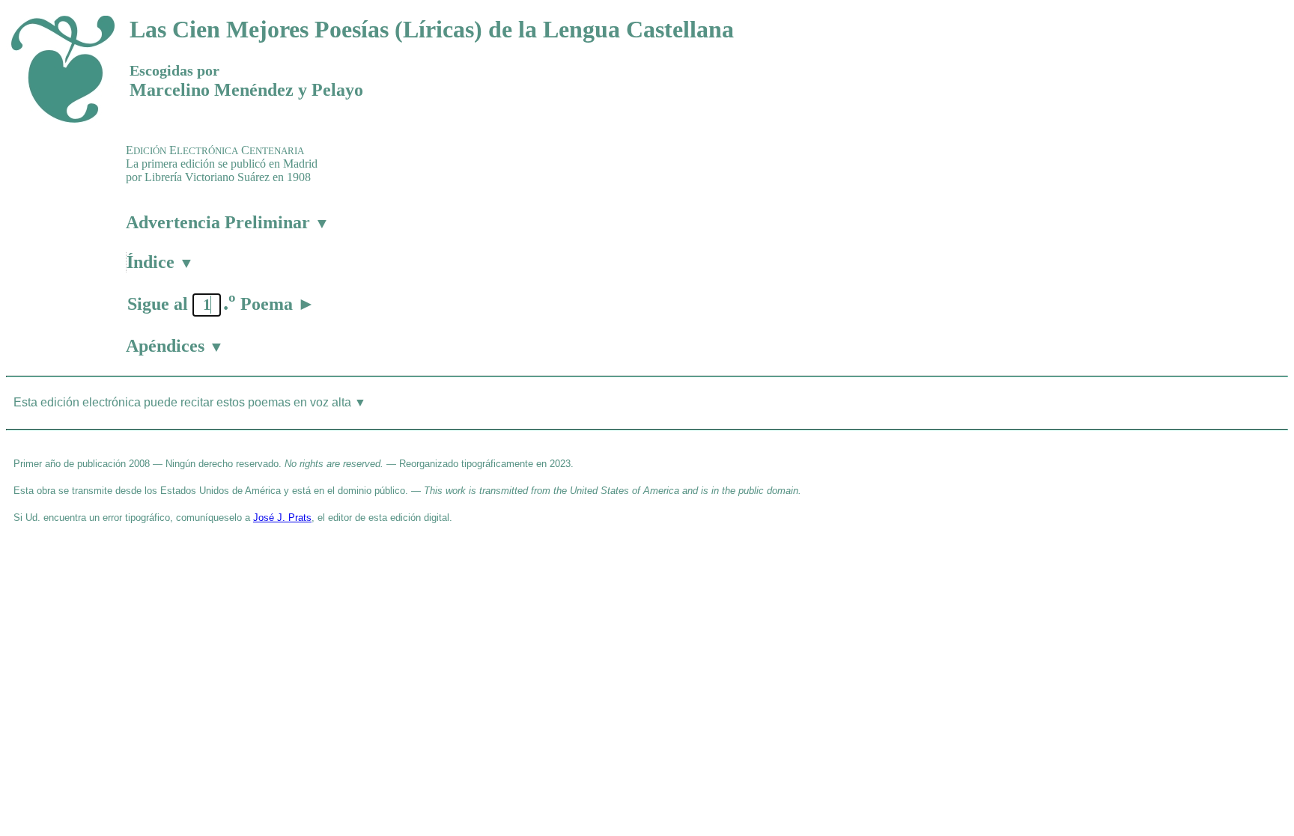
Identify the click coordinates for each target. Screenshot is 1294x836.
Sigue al (157, 304)
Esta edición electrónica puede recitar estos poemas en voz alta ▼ (189, 402)
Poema (277, 304)
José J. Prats (282, 517)
